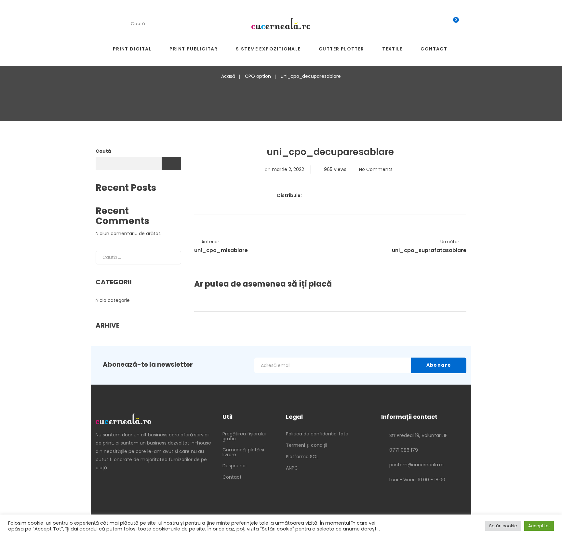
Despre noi (234, 465)
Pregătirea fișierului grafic (244, 436)
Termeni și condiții (306, 445)
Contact (434, 49)
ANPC (292, 468)
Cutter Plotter (341, 49)
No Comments (376, 169)
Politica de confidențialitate (317, 434)
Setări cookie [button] (503, 526)
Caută (103, 151)
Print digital (132, 49)
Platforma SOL (302, 456)
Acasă (228, 76)
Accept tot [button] (539, 526)
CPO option (258, 76)
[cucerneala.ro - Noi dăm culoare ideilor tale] (280, 23)
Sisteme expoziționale (268, 49)
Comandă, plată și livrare (243, 452)
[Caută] (171, 257)
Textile (392, 49)
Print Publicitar (193, 49)
